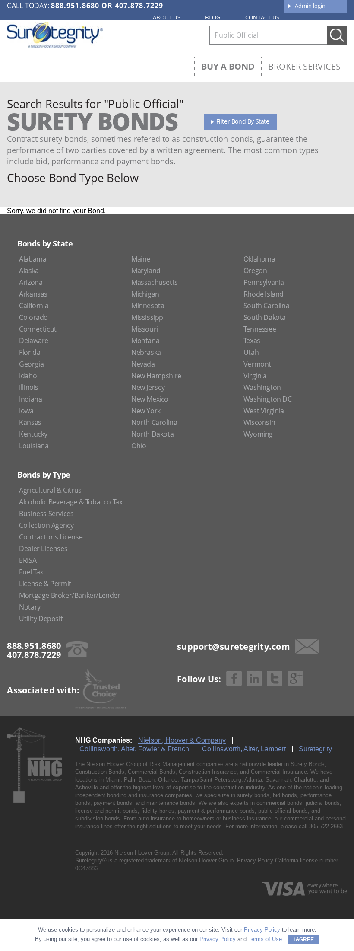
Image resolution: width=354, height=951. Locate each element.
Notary (30, 607)
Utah (251, 352)
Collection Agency (46, 525)
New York (146, 410)
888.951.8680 (75, 5)
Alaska (29, 270)
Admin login (310, 6)
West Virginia (263, 410)
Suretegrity (315, 749)
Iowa (26, 410)
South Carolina (266, 305)
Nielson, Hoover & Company (182, 740)
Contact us (262, 17)
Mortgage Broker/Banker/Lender (69, 595)
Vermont (257, 364)
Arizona (30, 282)
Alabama (32, 259)
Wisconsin (259, 422)
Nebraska (146, 352)
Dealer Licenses (43, 548)
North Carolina (154, 422)
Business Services (46, 513)
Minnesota (147, 305)
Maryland (146, 270)
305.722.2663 (326, 826)
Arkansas (33, 294)
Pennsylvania (263, 282)
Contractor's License (50, 537)
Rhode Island (263, 294)
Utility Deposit (41, 618)
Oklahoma (259, 259)
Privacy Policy (255, 860)
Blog (213, 17)
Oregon (255, 270)
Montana (145, 340)
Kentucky (33, 434)
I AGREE (304, 939)
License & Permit (45, 583)
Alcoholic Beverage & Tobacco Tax (70, 502)
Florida (29, 352)
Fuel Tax (31, 572)
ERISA (27, 560)
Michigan (145, 294)
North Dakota (152, 434)
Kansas (30, 422)
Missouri (144, 329)
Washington (262, 387)
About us (166, 17)
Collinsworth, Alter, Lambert (244, 749)
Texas (251, 340)
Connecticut (38, 329)
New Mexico (149, 399)
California (33, 305)
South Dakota (264, 317)
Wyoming (258, 434)
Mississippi (148, 317)
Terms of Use (265, 939)
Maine (140, 259)
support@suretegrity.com (233, 646)
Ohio (138, 445)
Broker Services (304, 66)
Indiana (30, 399)
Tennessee (259, 329)
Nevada (143, 364)
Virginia (255, 375)
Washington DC (267, 399)
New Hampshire (156, 375)
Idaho (28, 375)
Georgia (31, 364)
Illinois (28, 387)
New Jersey (148, 387)
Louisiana (33, 445)
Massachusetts (154, 282)
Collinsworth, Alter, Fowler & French (134, 749)
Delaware (33, 340)
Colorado (33, 317)
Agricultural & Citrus (50, 490)
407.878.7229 (139, 5)
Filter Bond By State (242, 121)
